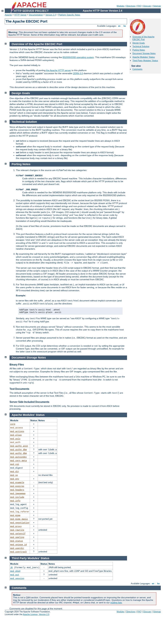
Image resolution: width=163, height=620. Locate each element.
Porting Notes (138, 50)
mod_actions (17, 431)
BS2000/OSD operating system (78, 57)
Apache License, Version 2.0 (36, 614)
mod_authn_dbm (18, 449)
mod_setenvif (17, 533)
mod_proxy (16, 526)
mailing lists (116, 602)
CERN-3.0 (78, 73)
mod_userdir (17, 548)
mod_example (17, 482)
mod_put (14, 574)
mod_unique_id (18, 544)
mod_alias (16, 435)
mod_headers (17, 490)
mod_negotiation (19, 522)
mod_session (17, 578)
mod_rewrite (17, 530)
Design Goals (138, 43)
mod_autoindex (18, 457)
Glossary (147, 6)
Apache (8, 15)
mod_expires (17, 486)
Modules (120, 6)
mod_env (14, 479)
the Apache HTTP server (58, 70)
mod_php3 (15, 571)
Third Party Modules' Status (145, 60)
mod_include (17, 497)
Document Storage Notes (144, 53)
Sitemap (157, 6)
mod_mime (15, 515)
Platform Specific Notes (69, 15)
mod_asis (15, 438)
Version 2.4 (50, 15)
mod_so (14, 475)
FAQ (139, 6)
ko (125, 26)
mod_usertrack (18, 551)
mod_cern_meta (18, 460)
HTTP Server (20, 15)
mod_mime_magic (19, 519)
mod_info (15, 500)
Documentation (36, 15)
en (119, 26)
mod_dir (14, 471)
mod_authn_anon (19, 446)
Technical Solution (140, 46)
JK (11, 567)
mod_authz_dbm (18, 453)
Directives (130, 6)
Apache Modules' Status (143, 57)
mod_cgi (14, 464)
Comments (137, 69)
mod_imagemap (17, 493)
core (12, 424)
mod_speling (17, 537)
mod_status (16, 541)
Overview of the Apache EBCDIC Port (143, 38)
